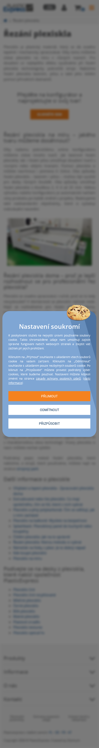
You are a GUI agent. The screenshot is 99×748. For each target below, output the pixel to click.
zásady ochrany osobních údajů (58, 379)
